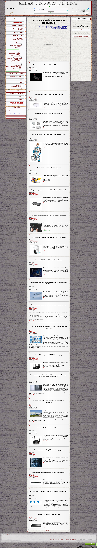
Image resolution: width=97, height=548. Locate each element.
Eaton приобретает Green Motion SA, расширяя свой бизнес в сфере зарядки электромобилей (48, 375)
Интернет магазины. (17, 35)
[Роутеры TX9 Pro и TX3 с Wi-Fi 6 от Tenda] (36, 272)
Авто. (21, 82)
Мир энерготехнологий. (16, 76)
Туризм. (21, 96)
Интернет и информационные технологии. (18, 40)
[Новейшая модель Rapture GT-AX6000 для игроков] (36, 77)
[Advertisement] (48, 82)
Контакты (8, 534)
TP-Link (31, 517)
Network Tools (35, 69)
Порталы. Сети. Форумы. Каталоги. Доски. (14, 67)
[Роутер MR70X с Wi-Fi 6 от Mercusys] (36, 440)
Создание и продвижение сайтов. (14, 54)
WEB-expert (35, 172)
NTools (34, 432)
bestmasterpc (35, 138)
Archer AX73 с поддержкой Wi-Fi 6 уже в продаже (48, 355)
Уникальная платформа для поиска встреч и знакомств (48, 305)
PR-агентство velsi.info (86, 539)
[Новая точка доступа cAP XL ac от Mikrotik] (36, 125)
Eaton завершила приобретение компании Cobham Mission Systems (48, 282)
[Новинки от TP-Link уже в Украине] (36, 525)
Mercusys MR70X (32, 431)
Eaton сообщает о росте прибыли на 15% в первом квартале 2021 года (48, 327)
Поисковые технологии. (17, 60)
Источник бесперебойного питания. (14, 70)
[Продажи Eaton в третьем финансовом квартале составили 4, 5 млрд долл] (36, 502)
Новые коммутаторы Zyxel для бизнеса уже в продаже (48, 472)
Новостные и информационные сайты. (14, 51)
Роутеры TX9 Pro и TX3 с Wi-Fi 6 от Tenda (49, 260)
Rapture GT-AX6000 (33, 68)
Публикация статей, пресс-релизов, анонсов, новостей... (65, 539)
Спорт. (21, 99)
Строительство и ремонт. (16, 73)
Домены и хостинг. (18, 57)
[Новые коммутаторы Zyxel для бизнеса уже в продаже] (36, 482)
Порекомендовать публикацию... (79, 29)
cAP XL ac (31, 116)
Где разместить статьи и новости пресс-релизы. (14, 59)
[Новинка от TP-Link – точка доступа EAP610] (36, 105)
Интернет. (17, 47)
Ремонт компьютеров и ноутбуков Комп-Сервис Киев (48, 134)
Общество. (20, 90)
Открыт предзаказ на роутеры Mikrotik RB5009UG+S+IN (48, 190)
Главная (3, 534)
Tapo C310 (31, 240)
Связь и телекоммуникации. (14, 48)
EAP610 (30, 97)
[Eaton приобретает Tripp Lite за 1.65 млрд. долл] (36, 462)
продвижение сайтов (33, 171)
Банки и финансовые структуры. (17, 29)
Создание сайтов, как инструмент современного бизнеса (48, 215)
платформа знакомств (33, 308)
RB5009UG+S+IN (32, 193)
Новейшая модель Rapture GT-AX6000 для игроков (48, 65)
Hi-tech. (18, 42)
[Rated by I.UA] (80, 544)
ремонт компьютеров (33, 137)
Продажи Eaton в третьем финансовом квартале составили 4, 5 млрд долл (49, 491)
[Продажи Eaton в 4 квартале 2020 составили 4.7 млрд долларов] (36, 414)
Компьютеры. (19, 44)
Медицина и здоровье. (16, 93)
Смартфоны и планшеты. (16, 45)
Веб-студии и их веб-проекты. (15, 64)
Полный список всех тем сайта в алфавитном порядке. (16, 104)
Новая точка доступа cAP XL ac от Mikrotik (48, 113)
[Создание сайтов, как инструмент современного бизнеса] (36, 227)
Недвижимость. (18, 32)
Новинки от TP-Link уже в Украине (49, 514)
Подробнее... (31, 87)
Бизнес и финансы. (17, 25)
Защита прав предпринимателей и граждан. (17, 86)
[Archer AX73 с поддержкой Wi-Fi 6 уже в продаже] (36, 366)
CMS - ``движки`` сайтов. (16, 55)
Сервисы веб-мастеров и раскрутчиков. (16, 62)
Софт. (18, 52)
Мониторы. (19, 46)
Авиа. (21, 79)
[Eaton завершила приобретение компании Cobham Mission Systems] (36, 295)
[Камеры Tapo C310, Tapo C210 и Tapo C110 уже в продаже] (36, 250)
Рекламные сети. (18, 65)
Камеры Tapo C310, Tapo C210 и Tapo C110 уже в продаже (49, 237)
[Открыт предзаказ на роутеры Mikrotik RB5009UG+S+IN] (36, 204)
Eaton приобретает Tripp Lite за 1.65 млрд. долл (48, 450)
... (50, 530)
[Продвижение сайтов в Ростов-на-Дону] (36, 180)
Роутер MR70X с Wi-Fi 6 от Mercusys (48, 428)
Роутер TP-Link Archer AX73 (34, 358)
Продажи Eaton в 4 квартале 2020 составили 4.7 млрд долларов (48, 401)
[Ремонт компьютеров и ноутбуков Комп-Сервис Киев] (36, 152)
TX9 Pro (31, 263)
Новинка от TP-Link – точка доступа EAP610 (49, 94)
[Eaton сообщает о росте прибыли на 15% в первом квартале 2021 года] (36, 339)
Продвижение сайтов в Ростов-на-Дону (49, 167)
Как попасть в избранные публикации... (81, 36)
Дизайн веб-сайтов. (17, 68)
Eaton (30, 287)
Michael (34, 309)
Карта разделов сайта (17, 22)
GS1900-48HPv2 (32, 475)
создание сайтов (32, 218)
